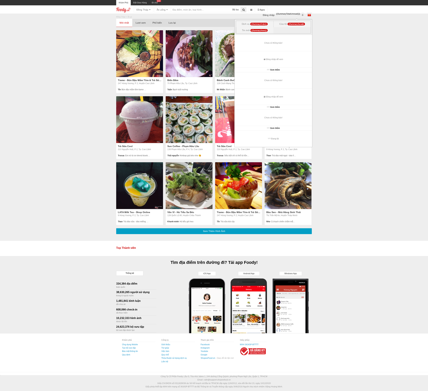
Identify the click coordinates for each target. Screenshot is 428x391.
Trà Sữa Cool (125, 146)
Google (204, 355)
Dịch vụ (254, 24)
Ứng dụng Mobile (130, 344)
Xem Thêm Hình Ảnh (214, 231)
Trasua (121, 155)
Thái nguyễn (173, 155)
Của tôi (291, 24)
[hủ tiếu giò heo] (189, 185)
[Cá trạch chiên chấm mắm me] (288, 185)
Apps (262, 9)
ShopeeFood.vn (208, 358)
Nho (268, 221)
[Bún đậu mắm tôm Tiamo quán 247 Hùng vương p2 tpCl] (139, 53)
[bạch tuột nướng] (189, 53)
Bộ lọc (235, 9)
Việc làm (165, 351)
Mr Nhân (221, 89)
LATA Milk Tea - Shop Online (134, 212)
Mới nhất (124, 22)
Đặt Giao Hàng (140, 3)
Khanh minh (173, 221)
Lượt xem (141, 22)
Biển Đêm (172, 80)
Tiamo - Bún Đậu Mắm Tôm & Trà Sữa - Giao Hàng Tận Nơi (139, 80)
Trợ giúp (165, 348)
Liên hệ (164, 361)
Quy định (126, 355)
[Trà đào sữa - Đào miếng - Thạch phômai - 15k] (139, 185)
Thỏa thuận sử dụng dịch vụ (174, 358)
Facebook (205, 344)
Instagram (205, 348)
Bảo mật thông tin (130, 351)
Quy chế (165, 355)
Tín (119, 89)
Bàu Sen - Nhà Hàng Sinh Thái (283, 212)
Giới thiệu (165, 344)
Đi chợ (155, 3)
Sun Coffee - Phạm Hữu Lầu (183, 146)
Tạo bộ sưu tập (129, 348)
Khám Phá (123, 3)
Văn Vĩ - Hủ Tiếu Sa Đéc (180, 212)
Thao (268, 155)
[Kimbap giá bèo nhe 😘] (189, 119)
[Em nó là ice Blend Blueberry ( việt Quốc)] (139, 119)
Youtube (204, 351)
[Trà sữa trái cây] (238, 185)
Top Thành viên (126, 247)
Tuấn (169, 89)
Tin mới (254, 30)
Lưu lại (172, 22)
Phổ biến (157, 22)
